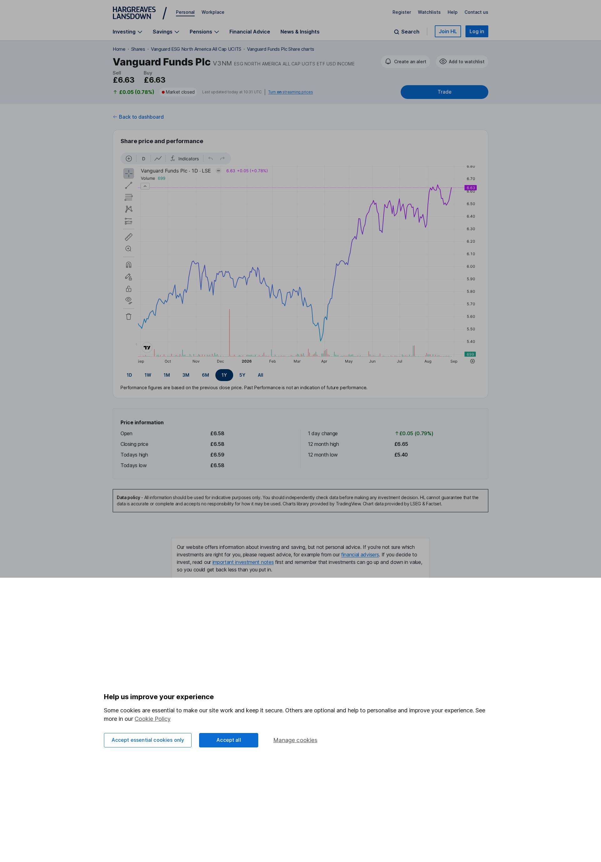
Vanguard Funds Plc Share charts (280, 49)
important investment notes (243, 562)
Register (402, 12)
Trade (444, 92)
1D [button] (129, 375)
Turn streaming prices (290, 92)
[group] (300, 375)
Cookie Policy (153, 718)
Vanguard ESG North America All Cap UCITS (196, 49)
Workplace (213, 12)
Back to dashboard (141, 117)
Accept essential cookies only (147, 740)
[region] (300, 258)
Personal (185, 12)
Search (410, 32)
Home (119, 49)
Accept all (228, 740)
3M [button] (185, 375)
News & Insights (300, 31)
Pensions (201, 32)
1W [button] (148, 375)
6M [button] (205, 375)
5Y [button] (242, 375)
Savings (162, 32)
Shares (138, 49)
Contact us (476, 12)
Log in (477, 31)
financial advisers (360, 554)
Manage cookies (295, 740)
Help (453, 12)
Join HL (448, 31)
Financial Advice (249, 31)
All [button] (260, 375)
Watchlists (429, 12)
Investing (124, 32)
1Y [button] (224, 375)
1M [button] (167, 375)
